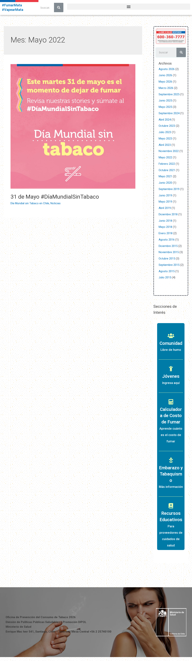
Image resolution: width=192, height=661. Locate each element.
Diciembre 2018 (168, 214)
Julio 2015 (165, 277)
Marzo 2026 (166, 88)
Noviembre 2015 (169, 252)
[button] (128, 7)
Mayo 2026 (165, 81)
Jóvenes (170, 376)
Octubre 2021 (167, 170)
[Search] (58, 7)
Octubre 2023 (167, 125)
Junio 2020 (165, 182)
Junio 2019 (165, 195)
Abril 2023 (165, 145)
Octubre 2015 (167, 258)
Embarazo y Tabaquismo (171, 474)
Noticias (55, 203)
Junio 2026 (165, 75)
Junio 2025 (165, 100)
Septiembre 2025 (169, 94)
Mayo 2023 (165, 138)
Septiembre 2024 (169, 113)
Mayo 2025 (165, 107)
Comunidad (171, 343)
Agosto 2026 (167, 69)
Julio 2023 (165, 132)
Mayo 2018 (165, 227)
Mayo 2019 (165, 201)
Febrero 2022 (167, 163)
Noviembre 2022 (169, 151)
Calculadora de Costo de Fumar (171, 416)
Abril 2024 (165, 119)
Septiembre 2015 (169, 265)
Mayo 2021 (165, 176)
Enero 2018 (165, 233)
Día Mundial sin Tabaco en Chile (29, 203)
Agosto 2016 (167, 239)
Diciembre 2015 (168, 246)
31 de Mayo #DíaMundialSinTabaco (54, 196)
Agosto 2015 (167, 271)
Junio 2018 (165, 220)
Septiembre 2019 (169, 189)
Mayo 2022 (165, 157)
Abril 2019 (165, 208)
